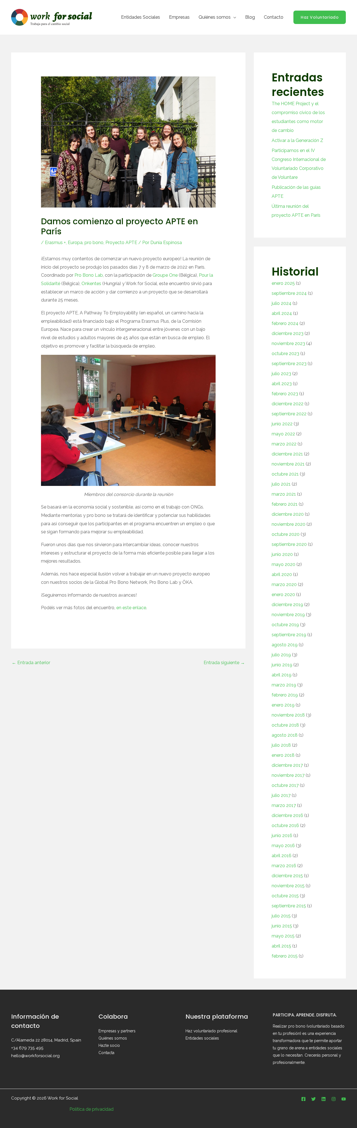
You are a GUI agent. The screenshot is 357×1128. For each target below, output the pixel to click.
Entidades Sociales (140, 17)
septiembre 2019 (289, 634)
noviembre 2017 (288, 775)
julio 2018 (281, 745)
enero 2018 (283, 755)
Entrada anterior (31, 662)
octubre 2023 (285, 353)
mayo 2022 (283, 434)
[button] (319, 17)
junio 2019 (282, 664)
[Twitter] (313, 1099)
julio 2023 (281, 373)
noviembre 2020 (288, 524)
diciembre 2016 (287, 815)
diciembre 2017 (287, 765)
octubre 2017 (285, 785)
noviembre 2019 (288, 614)
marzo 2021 (284, 494)
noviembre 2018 (288, 715)
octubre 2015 (285, 895)
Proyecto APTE (121, 242)
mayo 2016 (283, 845)
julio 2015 (281, 916)
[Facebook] (303, 1099)
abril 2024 (282, 313)
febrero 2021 (285, 504)
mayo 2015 (283, 936)
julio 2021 (281, 484)
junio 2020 (282, 554)
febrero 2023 (285, 393)
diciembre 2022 (287, 403)
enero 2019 (283, 705)
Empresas (179, 17)
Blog (250, 17)
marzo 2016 (284, 865)
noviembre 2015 (288, 885)
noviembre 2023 (288, 343)
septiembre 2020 (289, 544)
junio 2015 (282, 926)
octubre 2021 (285, 474)
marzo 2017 (284, 805)
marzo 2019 (284, 685)
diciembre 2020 (288, 514)
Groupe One (165, 275)
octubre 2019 (285, 624)
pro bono (94, 242)
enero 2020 (283, 594)
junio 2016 (282, 835)
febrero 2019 (285, 695)
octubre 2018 (285, 725)
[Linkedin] (323, 1099)
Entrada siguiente (224, 662)
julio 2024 (281, 303)
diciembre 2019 (287, 604)
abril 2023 (282, 383)
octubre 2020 (286, 534)
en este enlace (131, 607)
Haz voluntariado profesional (211, 1031)
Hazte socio (109, 1045)
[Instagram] (333, 1099)
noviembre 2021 (288, 464)
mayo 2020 (283, 564)
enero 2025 (283, 283)
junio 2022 (282, 423)
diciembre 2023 (287, 333)
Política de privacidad (91, 1109)
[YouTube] (343, 1099)
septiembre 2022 (289, 413)
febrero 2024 (285, 323)
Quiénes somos (215, 17)
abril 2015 (281, 946)
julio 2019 (281, 654)
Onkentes (91, 283)
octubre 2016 (285, 825)
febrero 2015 (285, 956)
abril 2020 (282, 574)
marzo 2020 (284, 584)
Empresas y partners (117, 1031)
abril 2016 (281, 855)
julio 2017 (281, 795)
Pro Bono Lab (88, 275)
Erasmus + (55, 242)
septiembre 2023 (289, 363)
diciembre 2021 (287, 454)
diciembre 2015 (287, 875)
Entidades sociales (202, 1038)
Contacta (106, 1052)
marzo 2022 (284, 444)
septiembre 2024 (289, 293)
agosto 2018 (285, 735)
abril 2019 (281, 675)
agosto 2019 (285, 644)
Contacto (273, 17)
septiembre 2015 (289, 905)
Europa (75, 242)
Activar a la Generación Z (297, 140)
